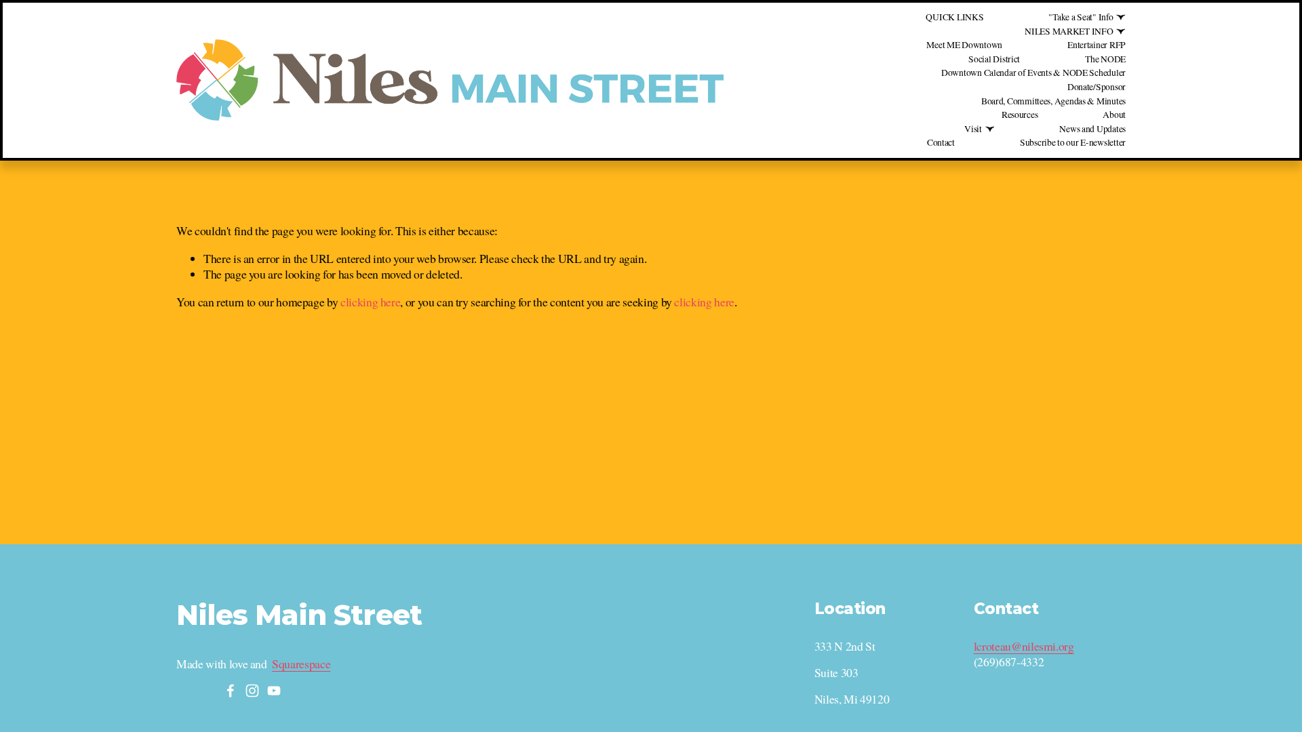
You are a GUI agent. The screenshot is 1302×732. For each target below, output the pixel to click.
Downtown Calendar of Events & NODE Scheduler (1033, 72)
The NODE (1105, 59)
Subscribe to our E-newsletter (1073, 142)
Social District (994, 59)
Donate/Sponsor (1096, 87)
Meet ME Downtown (964, 45)
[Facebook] (230, 690)
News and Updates (1092, 129)
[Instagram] (252, 690)
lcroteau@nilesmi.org (1024, 646)
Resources (1020, 114)
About (1114, 114)
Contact (941, 142)
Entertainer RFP (1096, 45)
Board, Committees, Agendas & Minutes (1053, 101)
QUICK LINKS (954, 17)
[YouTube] (274, 690)
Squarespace (301, 664)
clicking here (370, 301)
